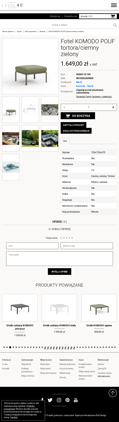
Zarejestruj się (70, 16)
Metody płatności (67, 364)
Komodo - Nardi (84, 86)
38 (112, 347)
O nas (5, 364)
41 (48, 348)
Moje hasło (45, 368)
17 (51, 347)
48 (68, 348)
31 (91, 347)
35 (103, 347)
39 (115, 347)
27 (80, 347)
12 (36, 347)
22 (65, 347)
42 (51, 348)
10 (30, 347)
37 (109, 347)
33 (97, 347)
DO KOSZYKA (81, 116)
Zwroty (62, 377)
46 (62, 348)
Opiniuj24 (102, 368)
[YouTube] (76, 400)
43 (53, 348)
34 (100, 347)
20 (60, 347)
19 (57, 347)
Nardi (79, 82)
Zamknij (14, 417)
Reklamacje (64, 373)
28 (83, 347)
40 (45, 348)
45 (59, 348)
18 (54, 347)
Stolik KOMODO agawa (99, 325)
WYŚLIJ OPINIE (60, 271)
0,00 (86, 16)
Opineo (101, 364)
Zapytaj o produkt (73, 125)
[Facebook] (42, 400)
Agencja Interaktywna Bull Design (90, 415)
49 (71, 348)
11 (33, 347)
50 (74, 348)
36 (106, 347)
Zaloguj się (55, 16)
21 (62, 347)
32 (94, 347)
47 (65, 348)
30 (89, 347)
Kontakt (5, 368)
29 (86, 347)
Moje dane (45, 364)
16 (48, 347)
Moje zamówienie (48, 373)
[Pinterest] (67, 400)
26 (77, 347)
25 (74, 347)
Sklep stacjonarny (87, 371)
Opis (65, 141)
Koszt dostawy (66, 368)
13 (39, 347)
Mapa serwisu (27, 376)
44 (56, 348)
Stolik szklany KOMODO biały (59, 325)
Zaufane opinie (104, 373)
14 (42, 347)
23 (68, 347)
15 (45, 347)
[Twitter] (50, 400)
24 (71, 347)
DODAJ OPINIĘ (61, 229)
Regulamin (26, 364)
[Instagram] (59, 400)
